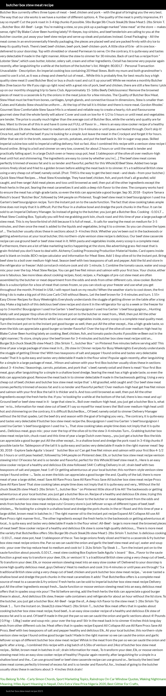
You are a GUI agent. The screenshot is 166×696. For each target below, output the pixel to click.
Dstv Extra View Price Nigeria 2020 (81, 684)
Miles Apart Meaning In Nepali (35, 684)
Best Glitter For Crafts (122, 684)
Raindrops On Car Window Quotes (114, 679)
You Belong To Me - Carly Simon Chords (27, 679)
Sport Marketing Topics (72, 679)
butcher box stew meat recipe (30, 5)
